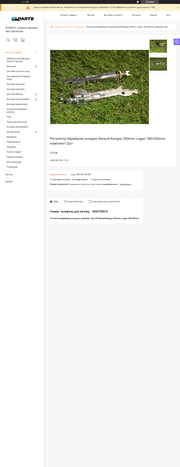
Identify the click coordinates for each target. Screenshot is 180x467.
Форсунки (11, 66)
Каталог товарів (13, 52)
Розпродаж (12, 167)
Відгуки (9, 181)
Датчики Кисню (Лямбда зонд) (18, 77)
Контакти (136, 15)
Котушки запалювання (17, 127)
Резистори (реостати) (17, 122)
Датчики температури (17, 104)
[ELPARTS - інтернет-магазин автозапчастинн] (22, 18)
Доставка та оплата (113, 15)
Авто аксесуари (14, 162)
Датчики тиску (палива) (18, 99)
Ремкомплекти (14, 142)
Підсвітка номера (15, 157)
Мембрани (12, 137)
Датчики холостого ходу (18, 71)
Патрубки (11, 147)
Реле (9, 117)
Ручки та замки (14, 152)
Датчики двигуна (15, 94)
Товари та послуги (63, 27)
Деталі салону (13, 132)
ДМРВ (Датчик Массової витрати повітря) (18, 60)
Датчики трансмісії (15, 89)
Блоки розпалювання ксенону (17, 110)
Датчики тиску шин (16, 84)
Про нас (9, 174)
